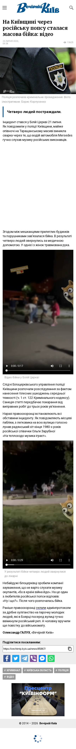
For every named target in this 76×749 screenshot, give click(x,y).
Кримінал (13, 670)
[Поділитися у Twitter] (15, 658)
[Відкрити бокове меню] (4, 8)
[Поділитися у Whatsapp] (51, 658)
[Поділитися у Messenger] (42, 658)
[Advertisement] (38, 185)
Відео (10, 676)
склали (41, 608)
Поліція (63, 670)
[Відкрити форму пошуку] (71, 8)
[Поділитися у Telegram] (24, 658)
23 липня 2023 (10, 41)
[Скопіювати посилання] (70, 649)
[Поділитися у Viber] (33, 658)
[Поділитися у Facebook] (6, 658)
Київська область (39, 670)
